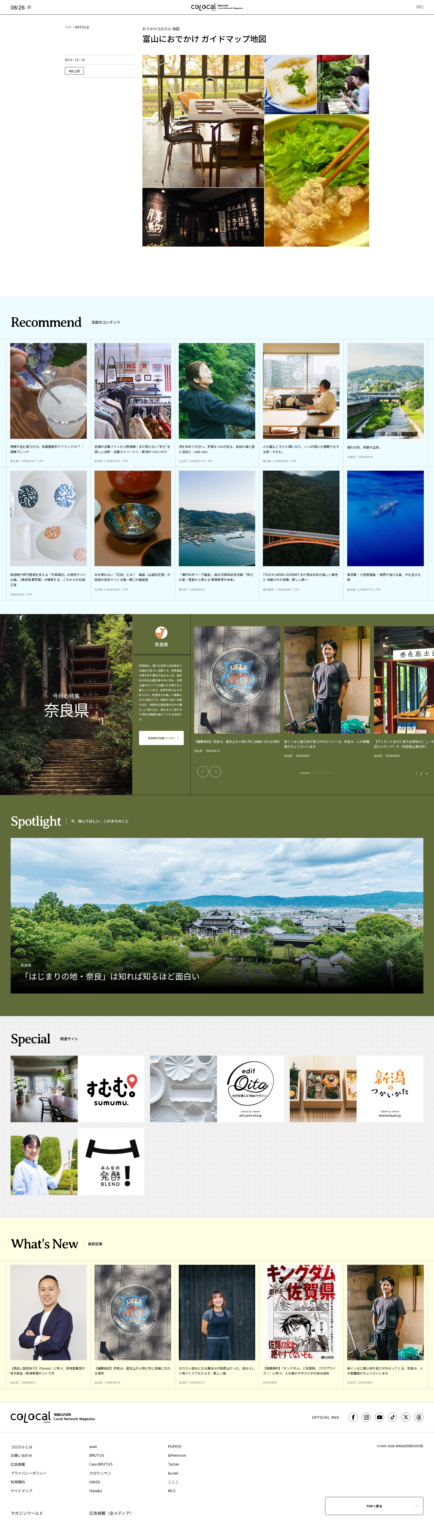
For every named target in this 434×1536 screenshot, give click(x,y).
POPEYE (174, 1446)
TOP (68, 27)
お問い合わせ (21, 1455)
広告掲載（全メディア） (111, 1513)
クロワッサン (100, 1473)
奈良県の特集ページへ (161, 738)
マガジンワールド (27, 1513)
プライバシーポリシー (29, 1473)
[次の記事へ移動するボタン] (215, 771)
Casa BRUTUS (101, 1464)
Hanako (95, 1490)
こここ (173, 1482)
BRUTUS (96, 1455)
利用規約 (18, 1482)
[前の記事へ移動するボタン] (203, 771)
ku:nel (173, 1473)
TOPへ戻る (374, 1506)
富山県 (75, 71)
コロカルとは (21, 1446)
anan (93, 1446)
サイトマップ (21, 1490)
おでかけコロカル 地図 (160, 28)
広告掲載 (18, 1464)
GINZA (94, 1482)
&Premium (177, 1455)
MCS (171, 1490)
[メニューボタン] (420, 7)
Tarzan (173, 1464)
